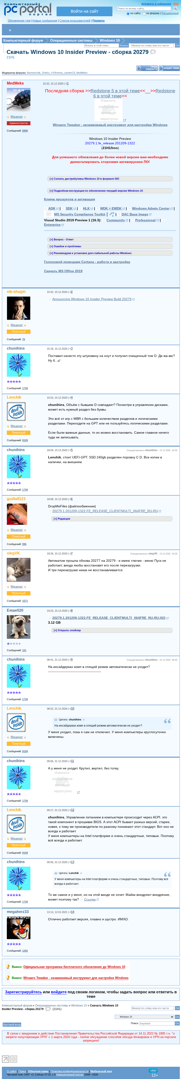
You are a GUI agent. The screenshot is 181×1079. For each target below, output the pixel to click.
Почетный (18, 331)
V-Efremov (57, 72)
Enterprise (52, 224)
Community (116, 220)
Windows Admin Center (150, 208)
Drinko (45, 72)
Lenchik (14, 397)
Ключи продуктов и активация (69, 199)
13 (72, 862)
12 (72, 810)
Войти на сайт (84, 11)
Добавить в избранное (156, 3)
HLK (86, 208)
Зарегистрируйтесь (23, 992)
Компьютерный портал (69, 1074)
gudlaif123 (16, 499)
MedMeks (82, 72)
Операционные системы (71, 40)
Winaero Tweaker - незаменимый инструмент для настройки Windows (110, 125)
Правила (98, 20)
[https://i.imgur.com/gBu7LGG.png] (64, 792)
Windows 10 (110, 40)
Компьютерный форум (23, 40)
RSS (176, 3)
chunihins (16, 348)
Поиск (22, 1071)
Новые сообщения (44, 20)
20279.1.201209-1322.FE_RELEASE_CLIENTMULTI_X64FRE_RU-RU (105, 511)
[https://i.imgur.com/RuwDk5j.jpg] (110, 120)
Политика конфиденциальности (69, 1071)
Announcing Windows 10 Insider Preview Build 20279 (92, 299)
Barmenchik (34, 72)
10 (72, 708)
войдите (59, 992)
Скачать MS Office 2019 (63, 271)
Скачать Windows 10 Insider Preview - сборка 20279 (77, 52)
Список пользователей (74, 20)
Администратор (19, 123)
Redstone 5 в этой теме (115, 90)
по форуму (153, 13)
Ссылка (90, 899)
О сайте (11, 1071)
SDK (69, 208)
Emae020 (15, 610)
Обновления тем (19, 20)
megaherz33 (18, 912)
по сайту (135, 13)
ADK (51, 208)
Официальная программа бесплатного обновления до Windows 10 (74, 967)
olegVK (13, 553)
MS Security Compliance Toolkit (79, 214)
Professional (145, 220)
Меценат (17, 116)
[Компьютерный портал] (26, 15)
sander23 (69, 72)
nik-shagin (16, 292)
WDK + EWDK (111, 208)
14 (72, 912)
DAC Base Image (135, 214)
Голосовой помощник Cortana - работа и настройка (87, 262)
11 (72, 761)
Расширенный (170, 13)
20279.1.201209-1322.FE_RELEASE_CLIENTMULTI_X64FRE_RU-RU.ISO (108, 618)
